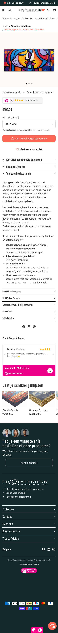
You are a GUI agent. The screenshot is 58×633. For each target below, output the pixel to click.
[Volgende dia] (52, 403)
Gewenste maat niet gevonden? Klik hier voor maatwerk (26, 130)
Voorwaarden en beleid (29, 564)
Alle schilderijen (11, 18)
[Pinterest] (34, 327)
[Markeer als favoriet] (24, 394)
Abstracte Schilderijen (21, 26)
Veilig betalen (8, 318)
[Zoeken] (10, 10)
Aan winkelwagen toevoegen (31, 138)
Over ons (7, 523)
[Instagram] (29, 327)
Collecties (27, 18)
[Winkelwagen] (54, 10)
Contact (7, 516)
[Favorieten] (43, 10)
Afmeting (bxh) (10, 117)
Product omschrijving (11, 291)
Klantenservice (11, 531)
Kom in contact (29, 462)
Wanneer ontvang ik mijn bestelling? (17, 304)
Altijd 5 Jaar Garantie (11, 298)
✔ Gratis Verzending (13, 166)
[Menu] (3, 10)
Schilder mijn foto (45, 18)
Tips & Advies (10, 538)
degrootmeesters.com (23, 560)
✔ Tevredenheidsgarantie (16, 173)
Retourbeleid (7, 311)
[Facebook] (24, 327)
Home (5, 26)
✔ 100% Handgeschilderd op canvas (22, 159)
